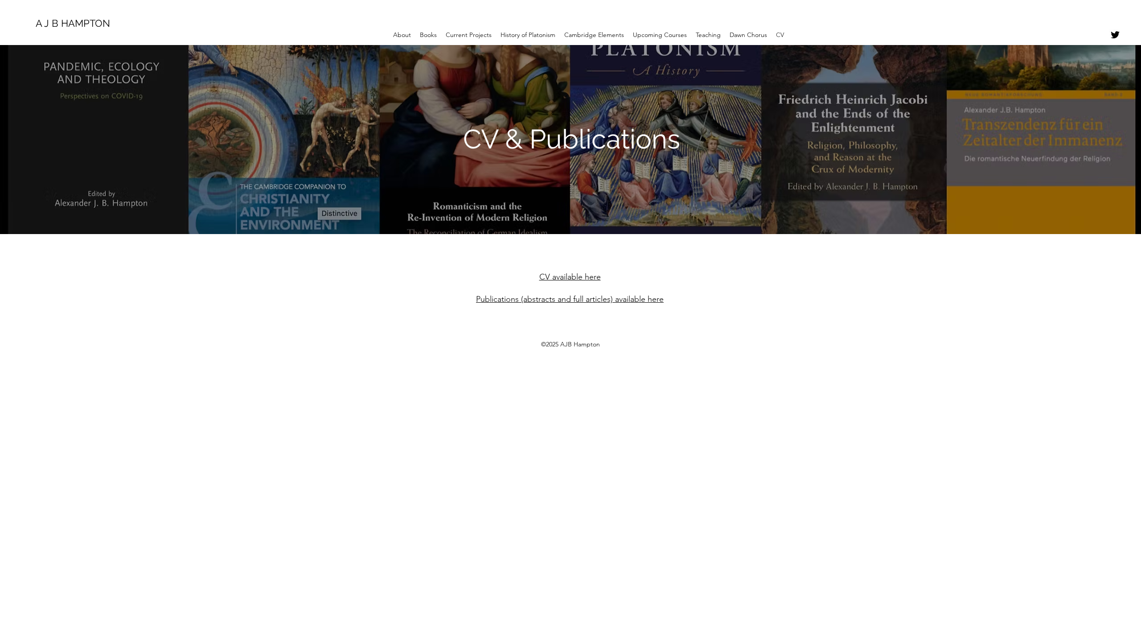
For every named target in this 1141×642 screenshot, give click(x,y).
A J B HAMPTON (73, 23)
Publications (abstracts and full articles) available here (570, 299)
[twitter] (1115, 35)
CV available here (570, 277)
